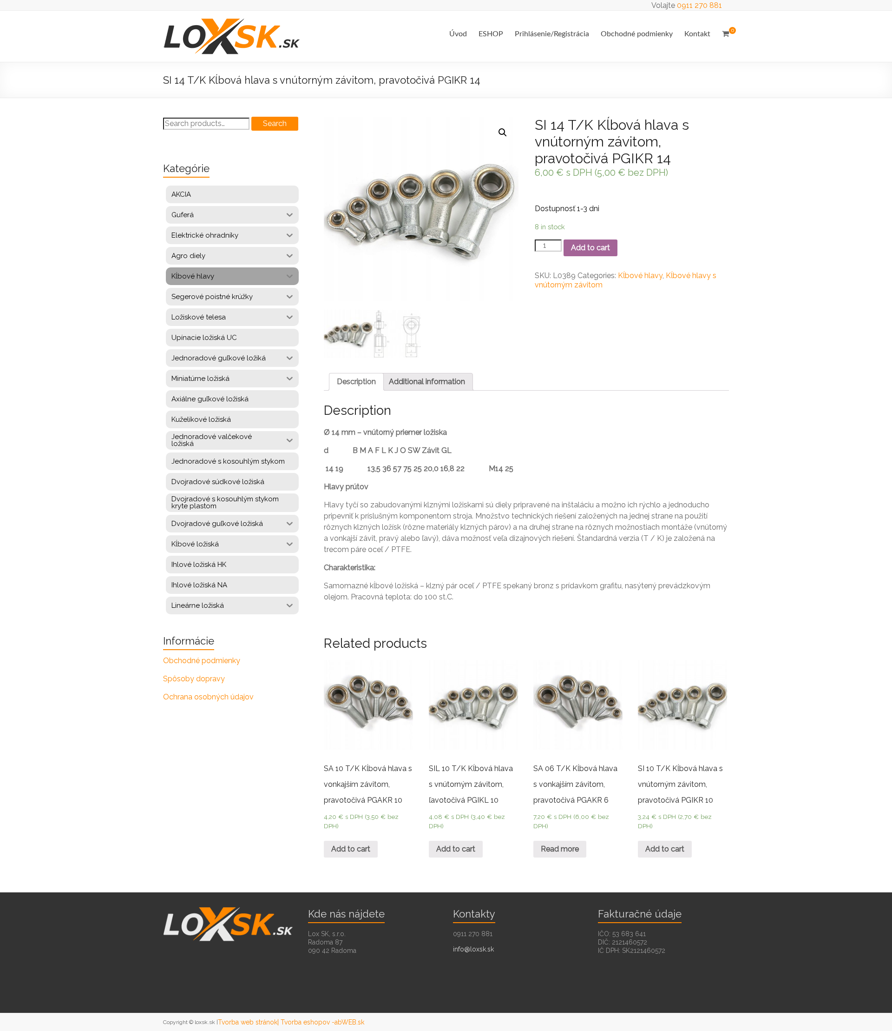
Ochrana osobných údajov (208, 696)
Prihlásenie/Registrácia (552, 34)
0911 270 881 (699, 5)
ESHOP (491, 34)
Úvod (458, 34)
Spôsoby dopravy (194, 678)
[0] (725, 34)
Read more (560, 849)
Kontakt (697, 34)
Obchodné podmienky (637, 34)
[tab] (356, 382)
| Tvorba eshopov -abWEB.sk (320, 1022)
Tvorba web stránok (247, 1022)
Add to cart (590, 247)
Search (275, 123)
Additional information (427, 381)
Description (356, 381)
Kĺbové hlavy (640, 275)
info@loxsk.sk (473, 949)
